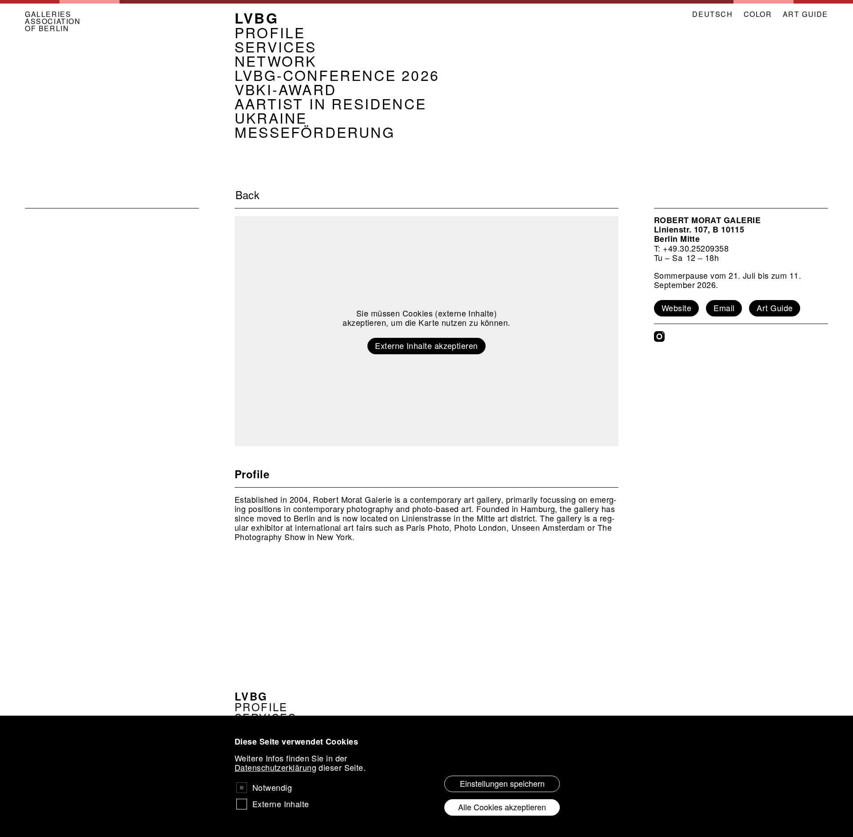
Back (247, 194)
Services (276, 46)
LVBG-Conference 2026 (337, 74)
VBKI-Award (285, 89)
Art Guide (775, 307)
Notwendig (272, 787)
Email (723, 307)
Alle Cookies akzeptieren (502, 807)
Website (676, 307)
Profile (270, 32)
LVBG (257, 18)
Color (758, 14)
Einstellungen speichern (502, 783)
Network (275, 60)
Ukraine (271, 117)
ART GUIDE (805, 14)
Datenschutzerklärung (275, 767)
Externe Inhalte (280, 804)
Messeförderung (315, 131)
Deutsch (712, 14)
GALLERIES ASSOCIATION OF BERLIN (53, 21)
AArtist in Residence (330, 103)
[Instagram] (659, 336)
